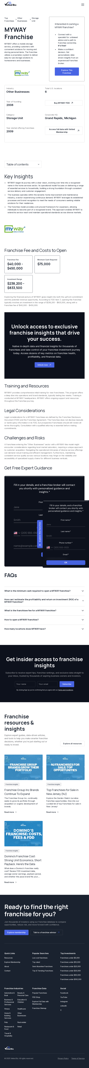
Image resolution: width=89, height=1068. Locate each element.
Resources (8, 958)
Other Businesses (21, 1014)
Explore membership (16, 932)
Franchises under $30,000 (70, 971)
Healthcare (21, 1009)
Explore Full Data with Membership (40, 1003)
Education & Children (22, 1001)
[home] (10, 4)
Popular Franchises (39, 993)
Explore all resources (72, 743)
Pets (6, 1022)
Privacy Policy (63, 1058)
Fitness (7, 1009)
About (6, 966)
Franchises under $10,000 (70, 962)
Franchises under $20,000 (70, 966)
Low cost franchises (40, 958)
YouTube (63, 997)
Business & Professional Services (9, 1002)
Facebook (64, 993)
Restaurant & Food (9, 1028)
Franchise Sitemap (39, 1008)
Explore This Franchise (66, 71)
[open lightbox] (14, 229)
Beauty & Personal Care (22, 994)
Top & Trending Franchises (42, 971)
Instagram (64, 1001)
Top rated (36, 962)
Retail (19, 1027)
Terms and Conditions (65, 690)
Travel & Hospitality (8, 1034)
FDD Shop (36, 997)
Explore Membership (12, 962)
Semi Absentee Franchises (42, 966)
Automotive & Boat (9, 994)
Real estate (21, 1022)
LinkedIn (63, 1006)
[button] (82, 4)
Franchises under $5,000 (70, 958)
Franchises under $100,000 (70, 979)
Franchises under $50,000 (70, 975)
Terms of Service (78, 1058)
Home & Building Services (7, 1015)
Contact (7, 971)
